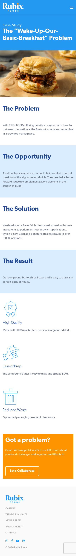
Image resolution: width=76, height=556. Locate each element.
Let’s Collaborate (22, 471)
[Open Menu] (71, 7)
